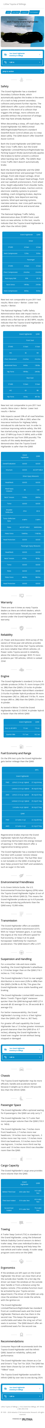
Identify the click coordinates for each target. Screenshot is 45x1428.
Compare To (24, 12)
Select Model (15, 12)
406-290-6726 (23, 1409)
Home (8, 12)
